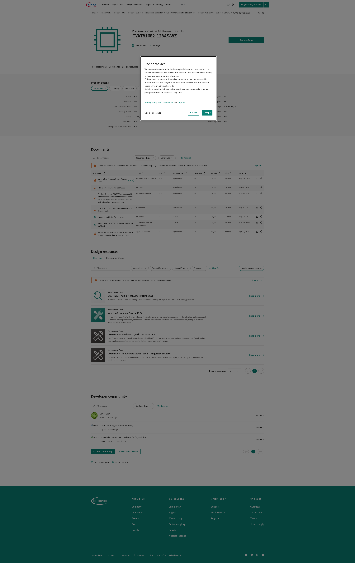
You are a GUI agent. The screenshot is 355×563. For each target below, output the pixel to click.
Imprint (181, 102)
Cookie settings (152, 112)
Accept (207, 112)
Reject (193, 112)
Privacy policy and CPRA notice (158, 102)
